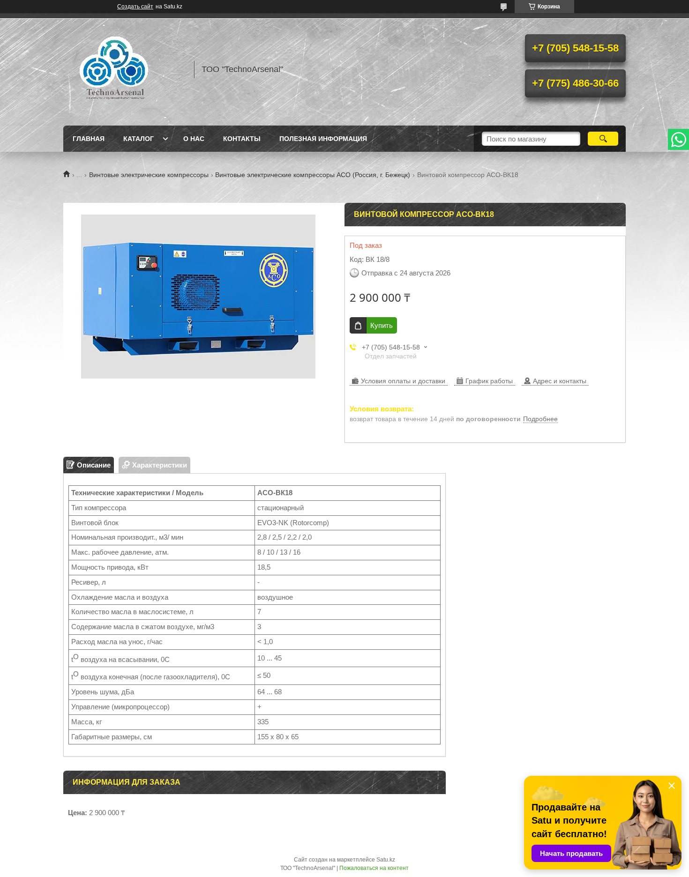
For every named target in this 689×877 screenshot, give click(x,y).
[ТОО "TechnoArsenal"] (124, 69)
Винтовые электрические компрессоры (149, 174)
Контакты (242, 138)
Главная (89, 138)
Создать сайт (135, 6)
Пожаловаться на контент (374, 868)
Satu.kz (385, 859)
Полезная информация (323, 138)
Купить (381, 325)
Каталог (138, 138)
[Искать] (603, 139)
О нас (193, 138)
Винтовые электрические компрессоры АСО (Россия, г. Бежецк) (312, 174)
